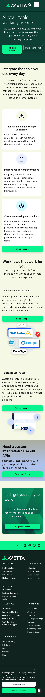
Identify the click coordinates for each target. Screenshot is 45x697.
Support (5, 658)
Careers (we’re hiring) (35, 618)
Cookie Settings (19, 684)
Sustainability (7, 571)
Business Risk (7, 574)
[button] (36, 4)
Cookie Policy (23, 679)
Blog (4, 655)
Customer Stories (33, 632)
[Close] (34, 669)
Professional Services (10, 612)
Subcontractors (33, 575)
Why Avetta (31, 612)
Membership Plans (34, 629)
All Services (6, 608)
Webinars (5, 652)
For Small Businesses (10, 593)
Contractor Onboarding (11, 615)
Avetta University (8, 641)
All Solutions (6, 589)
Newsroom (31, 622)
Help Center (6, 645)
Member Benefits (33, 625)
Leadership (31, 615)
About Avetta (32, 608)
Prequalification (34, 571)
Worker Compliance (35, 578)
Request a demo (22, 526)
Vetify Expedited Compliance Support (9, 623)
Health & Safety (8, 568)
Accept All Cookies (19, 691)
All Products (32, 568)
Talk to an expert (12, 49)
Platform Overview (9, 578)
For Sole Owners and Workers (10, 597)
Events (4, 648)
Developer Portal (33, 48)
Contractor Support (9, 618)
